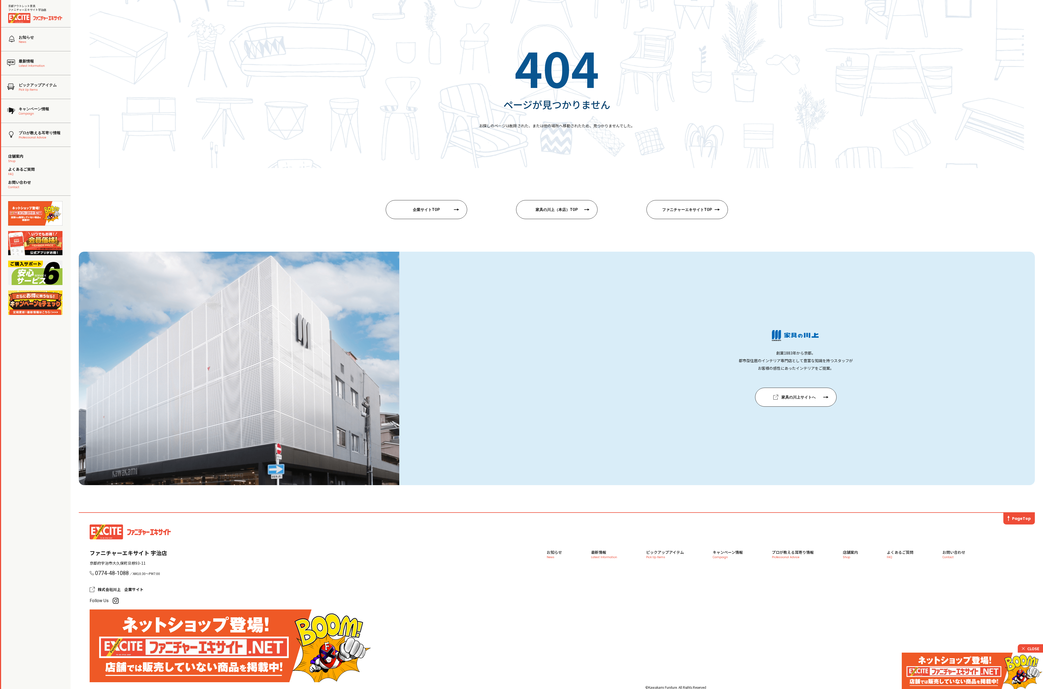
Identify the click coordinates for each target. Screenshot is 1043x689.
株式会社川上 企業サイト (120, 589)
